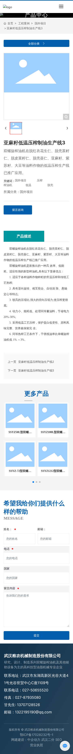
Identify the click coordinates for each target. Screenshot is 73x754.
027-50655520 (35, 690)
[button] (33, 482)
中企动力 (33, 740)
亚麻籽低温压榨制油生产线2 (36, 361)
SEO (58, 740)
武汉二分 (47, 740)
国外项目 (40, 23)
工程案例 (24, 23)
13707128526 (28, 705)
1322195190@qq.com (33, 712)
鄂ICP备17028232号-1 (36, 735)
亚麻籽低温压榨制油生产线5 (36, 370)
